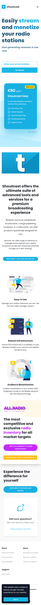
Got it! (15, 599)
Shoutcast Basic (7, 562)
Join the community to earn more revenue (20, 447)
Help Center (6, 574)
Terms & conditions (30, 562)
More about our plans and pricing (20, 259)
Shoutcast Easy (7, 557)
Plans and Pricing (8, 553)
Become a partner (29, 557)
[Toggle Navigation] (37, 7)
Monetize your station (30, 553)
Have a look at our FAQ (20, 529)
